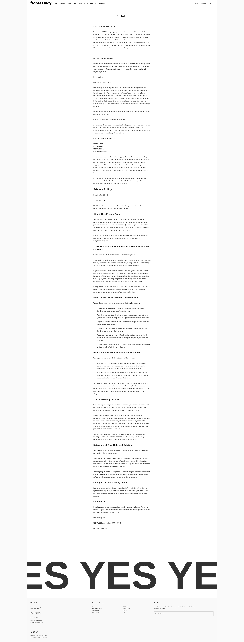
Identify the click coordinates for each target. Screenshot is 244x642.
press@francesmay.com (36, 622)
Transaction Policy (97, 608)
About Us (94, 607)
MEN (55, 3)
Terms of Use (95, 612)
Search (196, 3)
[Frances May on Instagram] (34, 632)
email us (126, 42)
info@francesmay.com (36, 620)
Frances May (43, 635)
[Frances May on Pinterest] (31, 632)
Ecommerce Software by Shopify (38, 637)
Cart (211, 3)
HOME (81, 3)
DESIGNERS (72, 3)
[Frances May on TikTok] (37, 632)
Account (203, 3)
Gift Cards (125, 607)
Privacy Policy (126, 608)
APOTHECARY (91, 3)
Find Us (125, 610)
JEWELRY (102, 3)
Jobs (124, 612)
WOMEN (62, 3)
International (95, 610)
